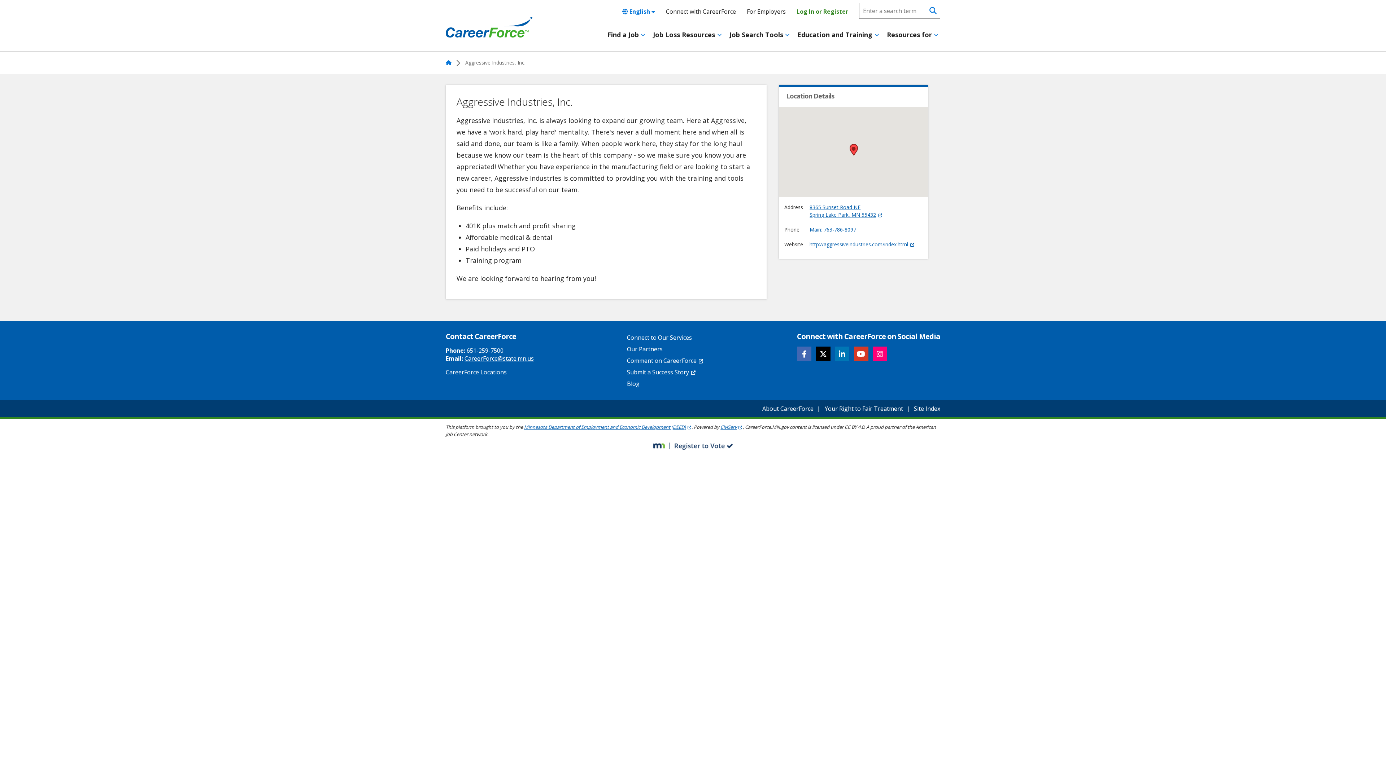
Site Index (927, 409)
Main (815, 229)
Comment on (662, 361)
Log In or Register (822, 12)
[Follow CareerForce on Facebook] (804, 354)
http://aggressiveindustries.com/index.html (859, 244)
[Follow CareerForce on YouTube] (861, 354)
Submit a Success (658, 372)
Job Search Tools (756, 34)
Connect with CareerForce (701, 12)
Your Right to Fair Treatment (864, 409)
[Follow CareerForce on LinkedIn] (842, 354)
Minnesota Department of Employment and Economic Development (605, 427)
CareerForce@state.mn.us (499, 358)
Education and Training (834, 34)
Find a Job (623, 34)
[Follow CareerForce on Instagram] (880, 354)
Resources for (909, 34)
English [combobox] (639, 12)
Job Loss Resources (684, 34)
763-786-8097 (840, 229)
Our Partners (645, 349)
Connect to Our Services (659, 338)
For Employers (766, 12)
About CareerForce (788, 409)
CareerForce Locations (476, 372)
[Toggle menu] (643, 35)
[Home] (489, 27)
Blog (633, 384)
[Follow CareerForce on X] (823, 354)
